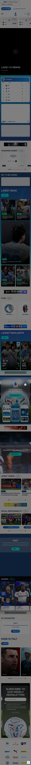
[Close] (26, 377)
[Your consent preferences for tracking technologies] (28, 762)
